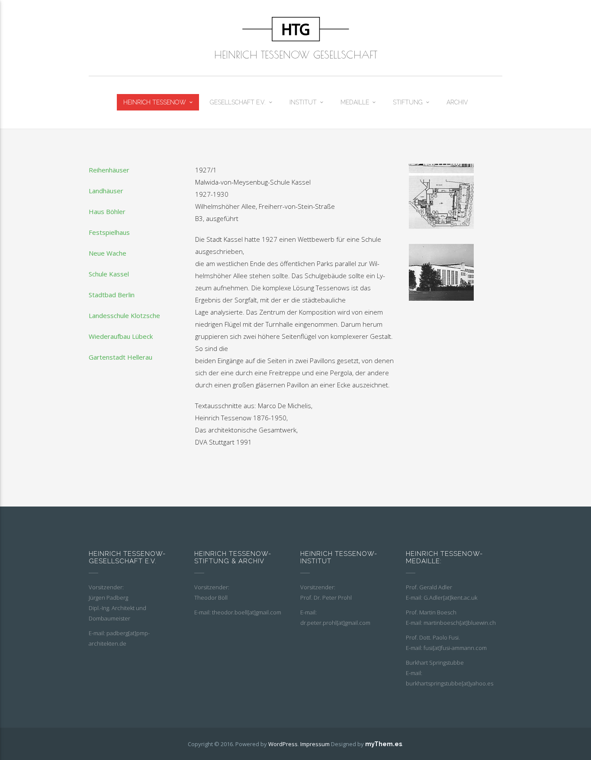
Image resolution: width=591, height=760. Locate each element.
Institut (303, 102)
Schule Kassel (109, 274)
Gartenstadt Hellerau (120, 357)
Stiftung (408, 102)
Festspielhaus (109, 232)
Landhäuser (106, 190)
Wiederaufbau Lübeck (121, 336)
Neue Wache (107, 253)
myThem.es (383, 744)
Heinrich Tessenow (154, 102)
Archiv (457, 102)
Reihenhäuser (109, 170)
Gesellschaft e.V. (238, 102)
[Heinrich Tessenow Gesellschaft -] (295, 29)
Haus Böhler (107, 211)
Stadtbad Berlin (112, 294)
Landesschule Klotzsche (124, 315)
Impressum (315, 744)
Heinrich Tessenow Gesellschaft (295, 55)
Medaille (354, 102)
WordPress (283, 744)
